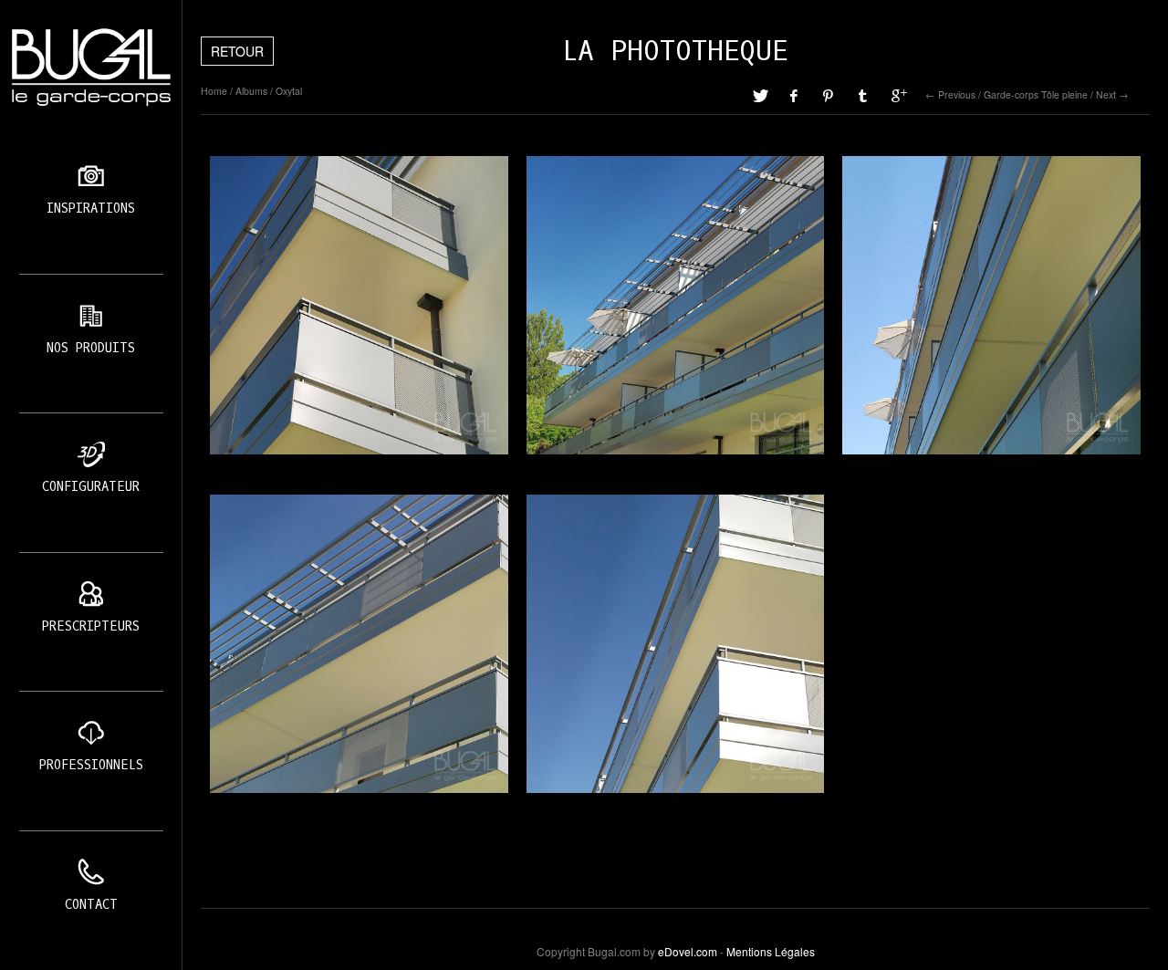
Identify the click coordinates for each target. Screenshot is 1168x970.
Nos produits (91, 348)
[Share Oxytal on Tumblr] (864, 95)
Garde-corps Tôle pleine (1036, 94)
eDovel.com (687, 951)
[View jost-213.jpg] (676, 644)
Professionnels (91, 765)
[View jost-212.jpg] (359, 644)
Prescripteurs (91, 626)
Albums (251, 91)
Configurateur (91, 486)
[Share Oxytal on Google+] (898, 95)
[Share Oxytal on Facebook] (794, 95)
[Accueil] (91, 67)
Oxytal (289, 91)
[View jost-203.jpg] (676, 305)
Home (214, 91)
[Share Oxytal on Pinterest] (829, 95)
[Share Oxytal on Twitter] (760, 95)
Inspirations (91, 208)
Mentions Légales (770, 951)
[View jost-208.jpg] (991, 305)
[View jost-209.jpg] (359, 305)
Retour (237, 51)
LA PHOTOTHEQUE (675, 51)
